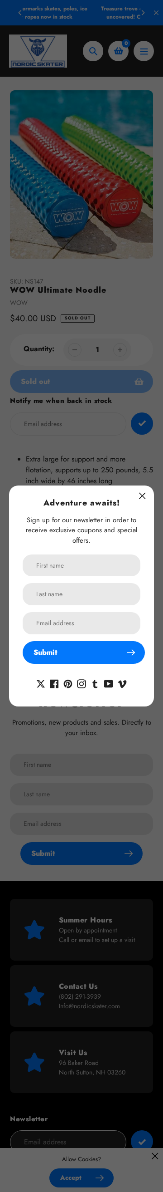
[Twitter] (40, 682)
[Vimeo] (122, 682)
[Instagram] (81, 682)
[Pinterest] (67, 682)
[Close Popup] (142, 495)
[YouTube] (108, 682)
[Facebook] (54, 682)
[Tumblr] (95, 682)
